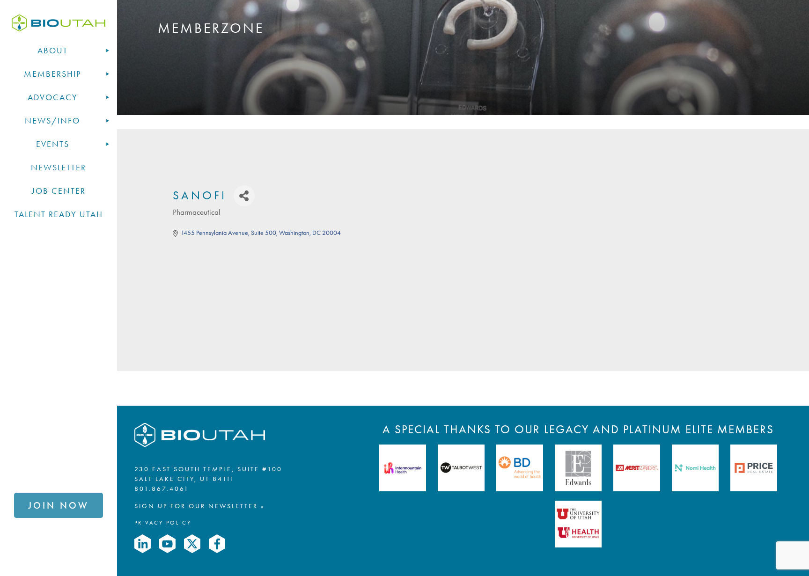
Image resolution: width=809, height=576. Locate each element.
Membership (52, 74)
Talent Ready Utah (59, 214)
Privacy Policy (162, 522)
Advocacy (53, 97)
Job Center (59, 191)
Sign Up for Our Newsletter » (199, 506)
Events (52, 144)
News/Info (52, 121)
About (52, 50)
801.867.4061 (161, 488)
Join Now (58, 505)
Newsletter (58, 167)
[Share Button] (244, 195)
